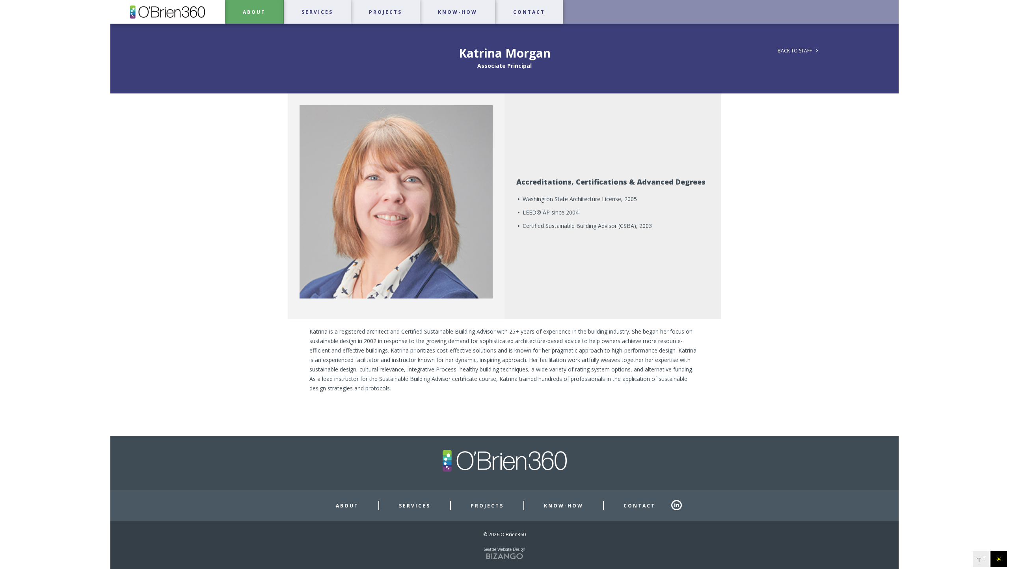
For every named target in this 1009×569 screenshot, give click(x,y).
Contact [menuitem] (529, 12)
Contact (639, 506)
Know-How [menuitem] (457, 12)
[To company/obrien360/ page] (680, 505)
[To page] (111, 28)
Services (414, 506)
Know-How (563, 506)
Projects (487, 506)
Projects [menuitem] (385, 12)
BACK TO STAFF (795, 50)
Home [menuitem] (167, 12)
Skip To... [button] (16, 7)
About (347, 506)
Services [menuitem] (317, 12)
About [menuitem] (254, 12)
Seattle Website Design (504, 549)
